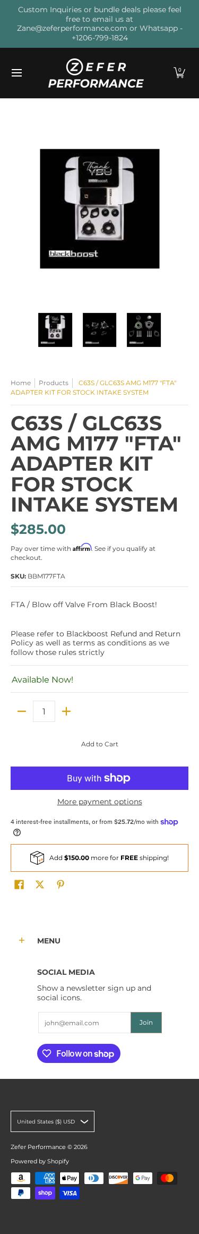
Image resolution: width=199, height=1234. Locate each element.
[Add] (66, 711)
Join (146, 1022)
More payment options (99, 801)
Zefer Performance (38, 1147)
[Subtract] (22, 711)
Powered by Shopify (40, 1161)
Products (53, 383)
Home (21, 383)
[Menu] (16, 73)
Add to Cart (99, 744)
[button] (179, 73)
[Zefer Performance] (96, 73)
